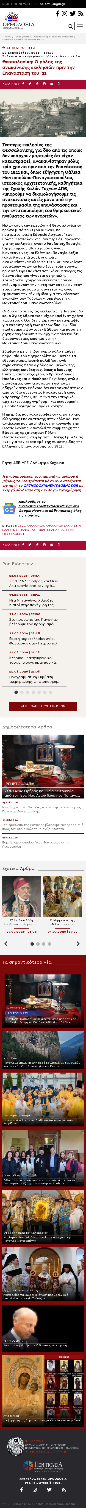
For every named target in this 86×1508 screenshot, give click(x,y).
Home (8, 37)
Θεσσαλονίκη (13, 534)
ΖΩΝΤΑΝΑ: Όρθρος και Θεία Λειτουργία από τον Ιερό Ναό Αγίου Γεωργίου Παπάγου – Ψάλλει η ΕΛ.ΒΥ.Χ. (41, 1021)
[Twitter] (73, 14)
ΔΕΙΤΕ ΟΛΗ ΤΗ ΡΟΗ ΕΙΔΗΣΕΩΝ (43, 706)
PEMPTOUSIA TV (18, 1013)
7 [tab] (50, 692)
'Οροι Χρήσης (66, 1504)
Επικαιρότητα (22, 37)
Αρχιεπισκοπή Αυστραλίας (20, 1290)
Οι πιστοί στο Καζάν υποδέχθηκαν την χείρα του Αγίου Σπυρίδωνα (38, 1122)
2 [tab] (22, 692)
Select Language (53, 4)
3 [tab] (27, 692)
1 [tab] (16, 692)
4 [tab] (33, 692)
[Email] (51, 84)
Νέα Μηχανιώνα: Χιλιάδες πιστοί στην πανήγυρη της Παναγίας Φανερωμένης (37, 1239)
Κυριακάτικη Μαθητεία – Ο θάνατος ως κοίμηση (35, 1345)
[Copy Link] (37, 84)
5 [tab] (39, 692)
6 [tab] (45, 692)
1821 (21, 525)
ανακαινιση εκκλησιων (63, 525)
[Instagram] (64, 14)
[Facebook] (57, 14)
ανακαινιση (35, 525)
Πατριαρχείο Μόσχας (17, 1115)
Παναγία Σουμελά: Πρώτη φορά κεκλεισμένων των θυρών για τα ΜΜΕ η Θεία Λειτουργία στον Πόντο (41, 1064)
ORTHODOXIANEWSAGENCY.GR (50, 485)
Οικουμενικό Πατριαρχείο (20, 1175)
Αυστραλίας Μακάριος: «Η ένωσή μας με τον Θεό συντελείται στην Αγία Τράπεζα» (36, 1296)
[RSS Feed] (81, 14)
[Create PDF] (59, 84)
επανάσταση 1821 (61, 529)
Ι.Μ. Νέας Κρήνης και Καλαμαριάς (25, 1232)
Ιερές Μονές (11, 1058)
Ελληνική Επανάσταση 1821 (23, 529)
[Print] (44, 84)
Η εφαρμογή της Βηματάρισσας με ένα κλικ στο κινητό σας (42, 1420)
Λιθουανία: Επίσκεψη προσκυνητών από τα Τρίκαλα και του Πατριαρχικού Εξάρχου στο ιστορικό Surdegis (42, 1182)
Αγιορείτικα (11, 1415)
